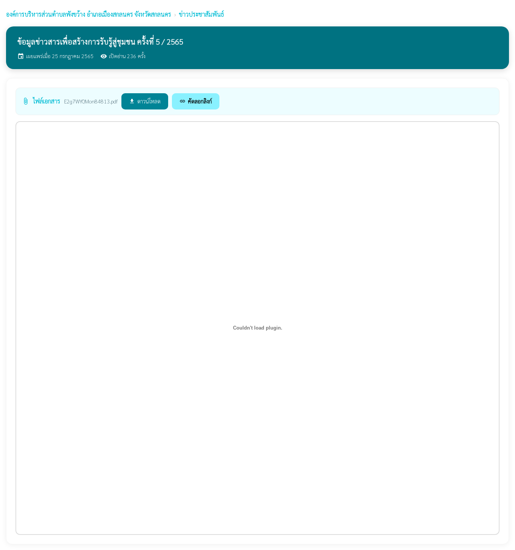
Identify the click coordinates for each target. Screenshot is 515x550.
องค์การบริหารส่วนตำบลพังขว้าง (88, 14)
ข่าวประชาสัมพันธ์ (201, 14)
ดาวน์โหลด (145, 101)
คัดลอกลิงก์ (195, 101)
